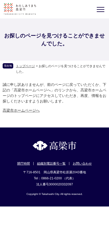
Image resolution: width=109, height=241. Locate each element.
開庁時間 (23, 163)
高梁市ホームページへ (21, 110)
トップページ (25, 66)
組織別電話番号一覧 (51, 163)
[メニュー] (100, 9)
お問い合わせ (82, 163)
